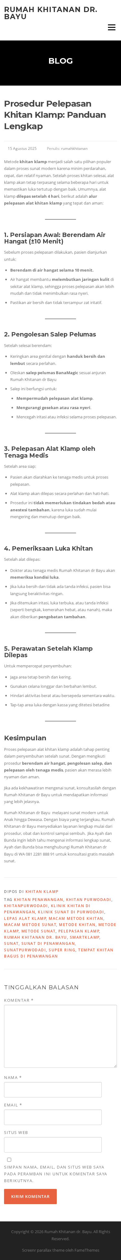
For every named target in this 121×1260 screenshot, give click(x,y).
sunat (11, 943)
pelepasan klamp (79, 931)
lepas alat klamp (25, 918)
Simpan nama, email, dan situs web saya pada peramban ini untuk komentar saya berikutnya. (55, 1173)
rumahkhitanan (74, 148)
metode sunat (38, 931)
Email (13, 1105)
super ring (62, 950)
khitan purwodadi (88, 899)
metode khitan (77, 924)
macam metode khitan (76, 918)
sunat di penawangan (48, 943)
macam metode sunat (30, 924)
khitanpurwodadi (26, 905)
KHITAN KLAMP (42, 891)
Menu (111, 27)
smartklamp (85, 937)
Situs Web (16, 1132)
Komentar (19, 1000)
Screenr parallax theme (43, 1250)
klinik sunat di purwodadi (71, 912)
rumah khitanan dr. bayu (35, 937)
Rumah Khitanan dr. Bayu (50, 13)
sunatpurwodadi (25, 950)
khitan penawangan (38, 899)
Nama (13, 1077)
